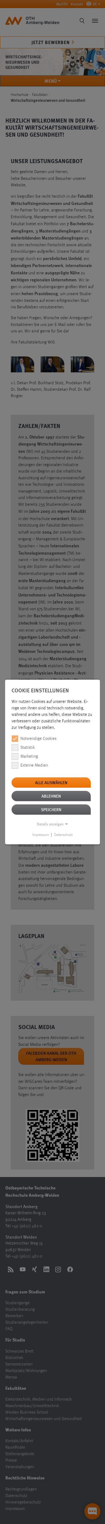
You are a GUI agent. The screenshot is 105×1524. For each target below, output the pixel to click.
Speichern (51, 809)
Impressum (40, 835)
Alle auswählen (51, 782)
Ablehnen (51, 796)
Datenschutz (63, 835)
